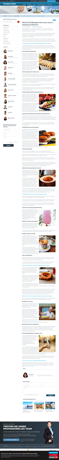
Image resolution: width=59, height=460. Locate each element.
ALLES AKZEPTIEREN (53, 452)
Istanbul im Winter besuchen (33, 320)
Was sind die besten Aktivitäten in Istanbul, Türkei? (50, 411)
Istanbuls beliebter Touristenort (31, 130)
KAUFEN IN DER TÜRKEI (41, 4)
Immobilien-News (6, 27)
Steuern (4, 36)
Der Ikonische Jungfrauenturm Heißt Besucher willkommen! (27, 411)
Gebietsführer (5, 34)
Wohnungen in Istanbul (6, 446)
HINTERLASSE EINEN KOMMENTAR (51, 395)
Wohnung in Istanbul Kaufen (13, 446)
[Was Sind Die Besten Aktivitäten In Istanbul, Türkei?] (50, 408)
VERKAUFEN (29, 4)
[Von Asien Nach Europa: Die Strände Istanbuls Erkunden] (39, 408)
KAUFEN (24, 4)
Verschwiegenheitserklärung (34, 446)
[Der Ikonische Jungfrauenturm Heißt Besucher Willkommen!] (28, 408)
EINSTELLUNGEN (53, 457)
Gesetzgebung (5, 38)
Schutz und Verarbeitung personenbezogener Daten (44, 446)
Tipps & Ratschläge (6, 30)
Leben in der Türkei (6, 32)
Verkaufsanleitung (6, 41)
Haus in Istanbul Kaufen (20, 446)
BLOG (55, 4)
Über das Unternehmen (7, 43)
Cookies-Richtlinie (53, 446)
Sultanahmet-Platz (26, 228)
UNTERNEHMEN (49, 4)
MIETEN (34, 4)
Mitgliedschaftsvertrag (27, 446)
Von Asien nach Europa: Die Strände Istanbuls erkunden (38, 411)
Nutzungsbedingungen (11, 142)
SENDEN (8, 145)
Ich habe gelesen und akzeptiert (12, 142)
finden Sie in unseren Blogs (29, 366)
